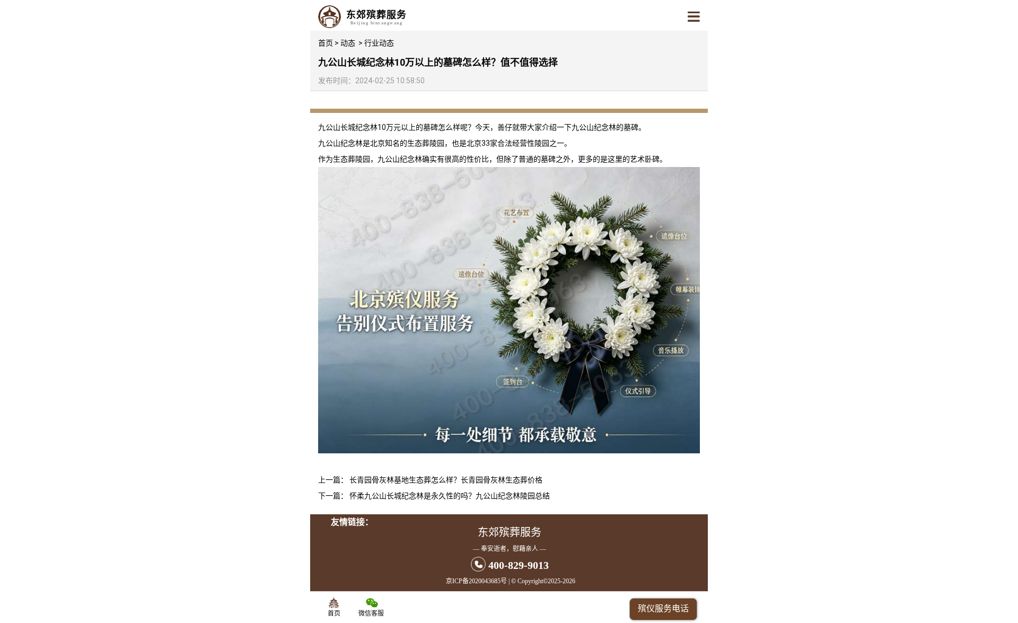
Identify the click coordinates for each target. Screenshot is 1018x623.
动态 (347, 43)
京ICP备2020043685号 (476, 581)
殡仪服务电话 (663, 608)
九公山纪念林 (594, 127)
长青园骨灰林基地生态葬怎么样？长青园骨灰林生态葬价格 (445, 480)
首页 (325, 43)
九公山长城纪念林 (348, 127)
